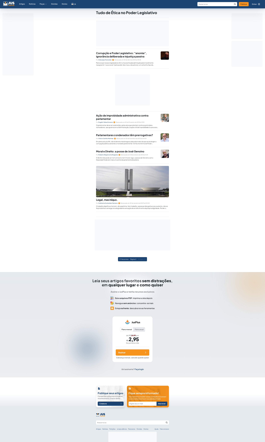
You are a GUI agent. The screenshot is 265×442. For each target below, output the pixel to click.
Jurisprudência (122, 429)
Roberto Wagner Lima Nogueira (108, 155)
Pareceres (131, 429)
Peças (42, 4)
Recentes (125, 259)
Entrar (254, 4)
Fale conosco (164, 429)
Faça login (139, 369)
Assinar (121, 352)
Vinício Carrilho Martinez (105, 138)
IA (75, 4)
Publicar (243, 4)
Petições (112, 429)
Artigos (22, 4)
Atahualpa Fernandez (105, 60)
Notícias (32, 4)
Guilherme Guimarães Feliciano (108, 203)
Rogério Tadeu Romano (105, 122)
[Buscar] (235, 4)
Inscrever (162, 404)
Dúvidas (54, 4)
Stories (64, 4)
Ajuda (156, 429)
